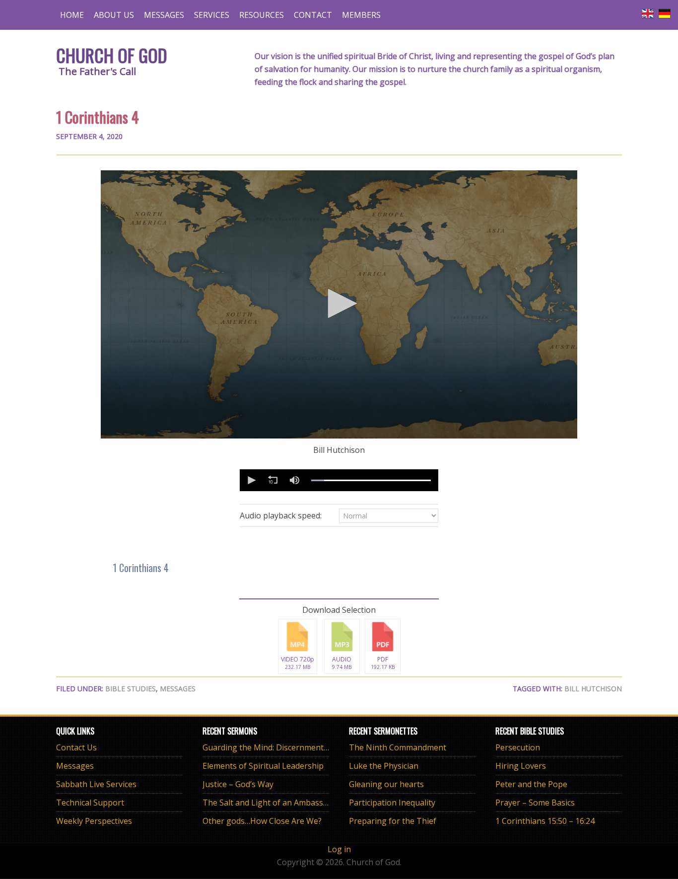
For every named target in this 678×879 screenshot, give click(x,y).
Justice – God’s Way (238, 784)
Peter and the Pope (531, 784)
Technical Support (90, 802)
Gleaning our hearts (386, 784)
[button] (339, 303)
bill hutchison (593, 688)
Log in (339, 849)
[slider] (371, 480)
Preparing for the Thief (392, 820)
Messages (178, 688)
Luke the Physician (383, 765)
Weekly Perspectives (94, 820)
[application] (339, 304)
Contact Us (76, 747)
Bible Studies (130, 688)
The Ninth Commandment (397, 747)
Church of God (111, 55)
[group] (294, 480)
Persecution (517, 747)
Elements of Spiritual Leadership (263, 765)
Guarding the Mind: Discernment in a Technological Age (306, 747)
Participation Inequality (392, 802)
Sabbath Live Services (96, 784)
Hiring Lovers (520, 765)
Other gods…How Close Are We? (262, 820)
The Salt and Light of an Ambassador (271, 802)
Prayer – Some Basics (535, 802)
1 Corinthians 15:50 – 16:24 (545, 820)
